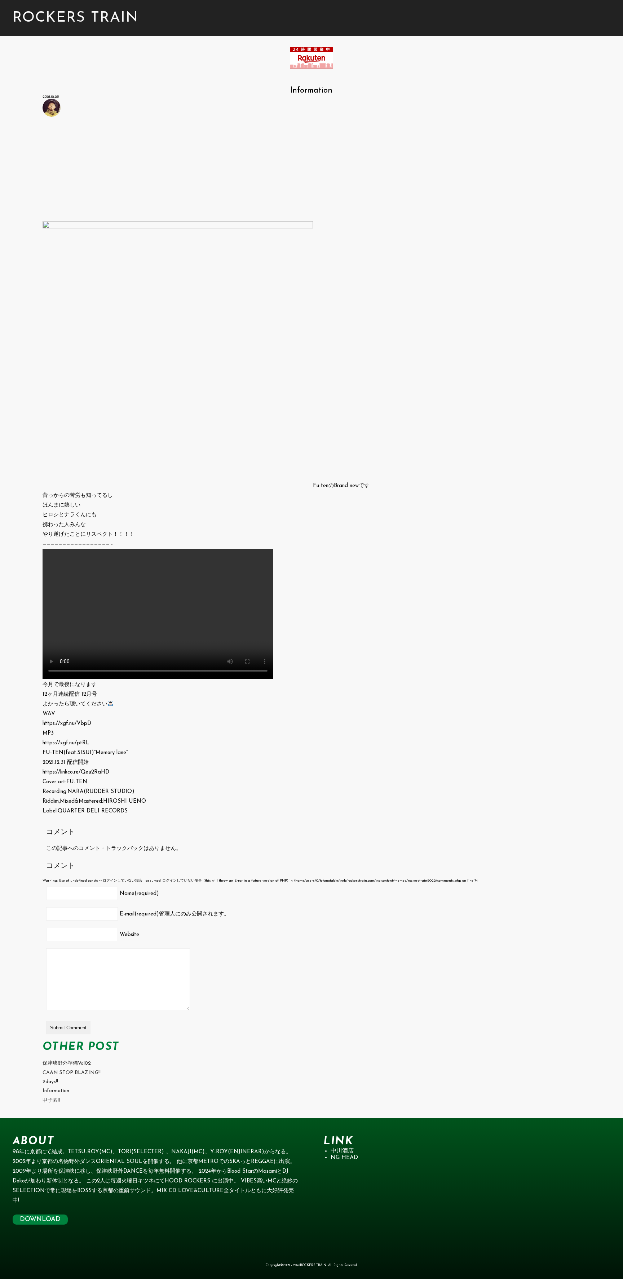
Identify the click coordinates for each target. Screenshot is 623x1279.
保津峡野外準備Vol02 (67, 1063)
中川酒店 (342, 1151)
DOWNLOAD (40, 1219)
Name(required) (139, 893)
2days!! (50, 1081)
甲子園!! (51, 1100)
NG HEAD (344, 1157)
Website (129, 934)
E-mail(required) (174, 914)
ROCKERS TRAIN (75, 18)
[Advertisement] (259, 170)
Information (56, 1090)
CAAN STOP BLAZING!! (72, 1072)
